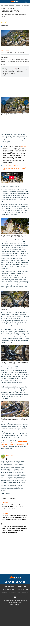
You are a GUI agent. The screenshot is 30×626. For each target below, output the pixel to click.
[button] (15, 106)
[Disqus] (15, 555)
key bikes (24, 146)
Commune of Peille (8, 443)
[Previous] (3, 102)
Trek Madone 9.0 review (10, 165)
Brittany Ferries (22, 441)
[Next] (26, 102)
